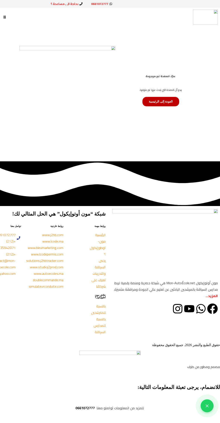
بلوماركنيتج (178, 366)
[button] (4, 17)
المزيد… (212, 296)
